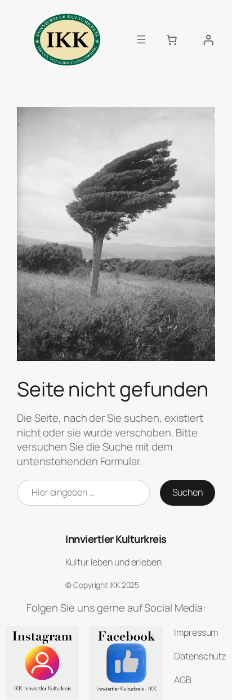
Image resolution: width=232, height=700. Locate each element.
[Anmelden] (208, 39)
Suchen (187, 492)
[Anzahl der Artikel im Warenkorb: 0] (172, 39)
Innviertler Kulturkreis (116, 539)
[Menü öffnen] (141, 39)
